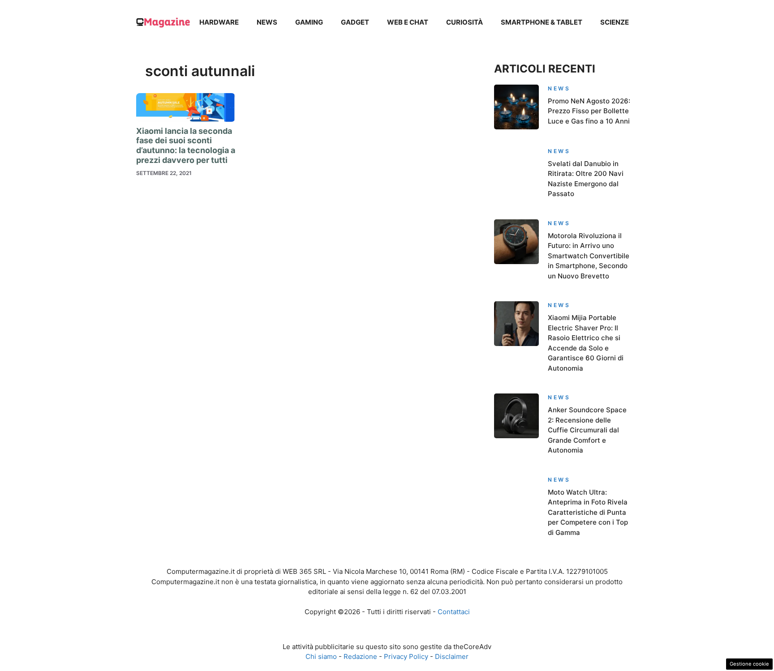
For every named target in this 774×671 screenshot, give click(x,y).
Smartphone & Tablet (541, 22)
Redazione (360, 656)
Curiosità (464, 22)
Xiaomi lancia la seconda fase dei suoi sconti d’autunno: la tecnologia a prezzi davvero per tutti (185, 145)
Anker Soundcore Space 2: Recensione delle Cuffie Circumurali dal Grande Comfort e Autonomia (587, 430)
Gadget (355, 22)
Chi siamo (321, 656)
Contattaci (454, 611)
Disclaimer (452, 656)
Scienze (614, 22)
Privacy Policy (406, 656)
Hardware (219, 22)
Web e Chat (407, 22)
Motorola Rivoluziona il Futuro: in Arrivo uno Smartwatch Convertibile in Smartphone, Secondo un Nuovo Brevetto (588, 255)
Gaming (309, 22)
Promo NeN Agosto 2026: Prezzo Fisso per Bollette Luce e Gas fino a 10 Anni (589, 111)
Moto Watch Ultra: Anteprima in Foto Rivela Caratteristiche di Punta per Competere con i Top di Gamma (588, 512)
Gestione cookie (749, 664)
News (267, 22)
